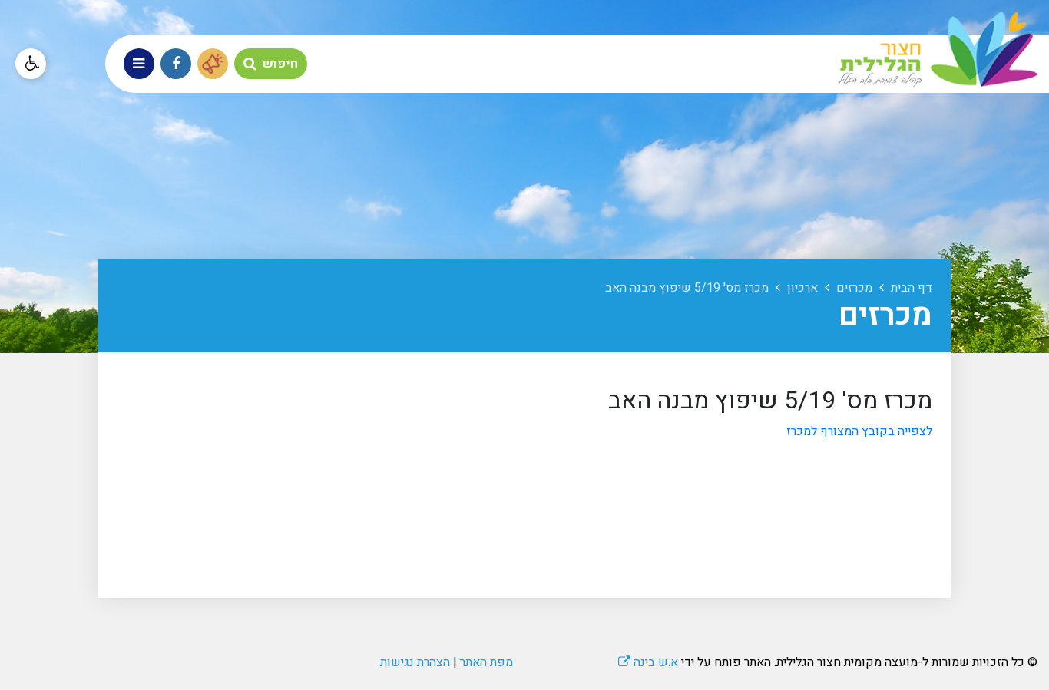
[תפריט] (139, 63)
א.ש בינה (648, 662)
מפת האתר (486, 662)
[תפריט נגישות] (30, 63)
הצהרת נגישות (415, 662)
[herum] (212, 63)
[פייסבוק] (175, 63)
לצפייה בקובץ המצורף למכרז (859, 431)
